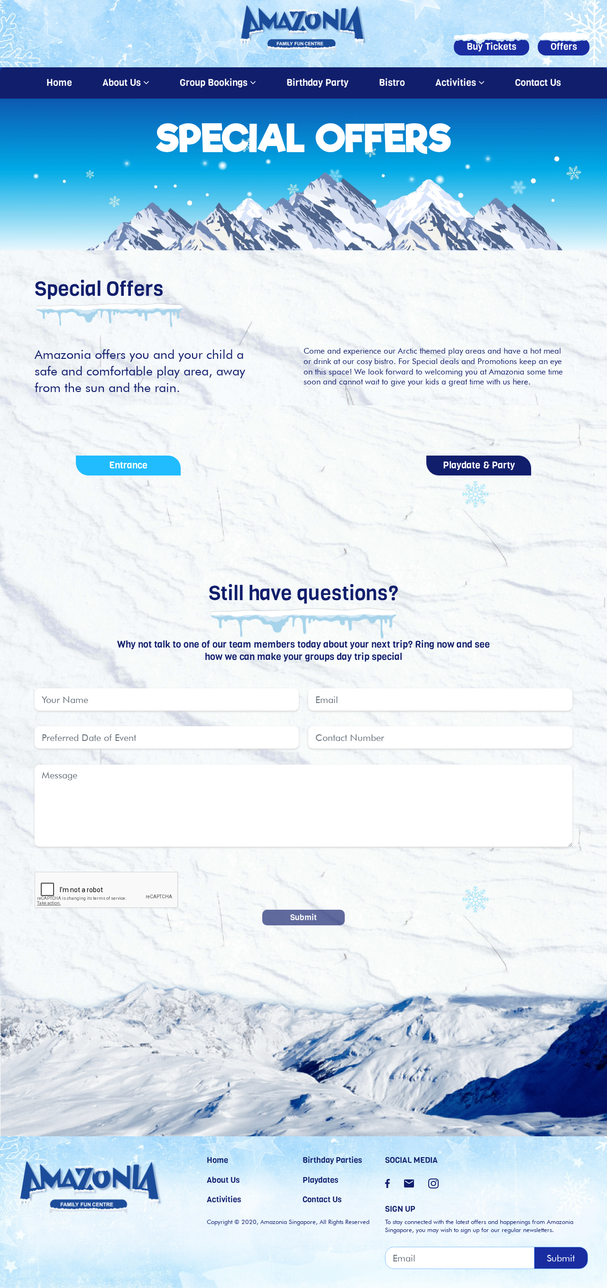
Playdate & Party (479, 465)
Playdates (321, 1180)
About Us (122, 82)
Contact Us (538, 82)
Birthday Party (317, 82)
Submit (303, 917)
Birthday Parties (332, 1160)
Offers (564, 46)
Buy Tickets (491, 46)
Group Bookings (215, 82)
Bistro (392, 82)
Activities (456, 82)
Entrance (128, 465)
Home (61, 82)
